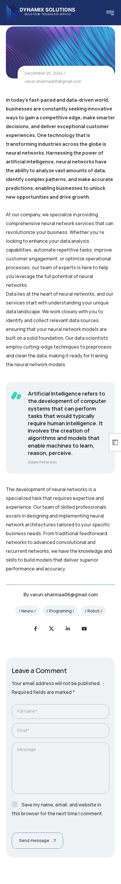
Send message (34, 840)
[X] (51, 628)
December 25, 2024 (44, 73)
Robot (94, 611)
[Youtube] (84, 628)
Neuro (27, 611)
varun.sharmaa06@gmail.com (53, 81)
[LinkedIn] (68, 628)
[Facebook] (35, 628)
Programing (60, 611)
